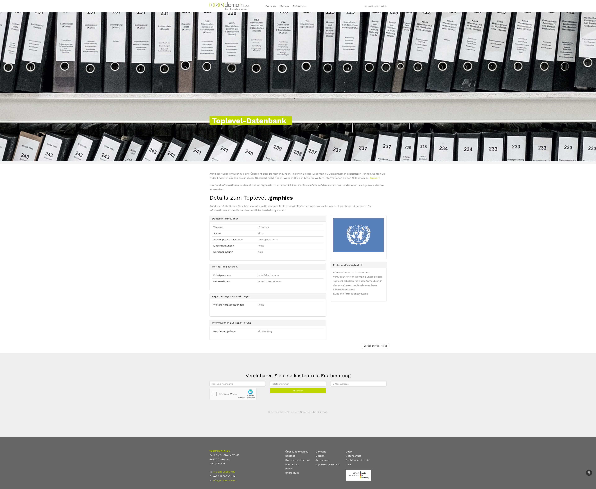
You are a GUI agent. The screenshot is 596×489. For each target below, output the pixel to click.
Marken (284, 6)
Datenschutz (353, 455)
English (383, 6)
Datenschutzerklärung (313, 412)
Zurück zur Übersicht (375, 346)
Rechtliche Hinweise (358, 460)
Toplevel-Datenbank (328, 464)
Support (375, 177)
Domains (270, 6)
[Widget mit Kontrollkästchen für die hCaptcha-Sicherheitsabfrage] (233, 394)
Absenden (298, 390)
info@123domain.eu (224, 480)
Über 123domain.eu (296, 451)
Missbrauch (292, 464)
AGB (348, 464)
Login (375, 6)
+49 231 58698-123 (223, 471)
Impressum (292, 472)
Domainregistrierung (297, 460)
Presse (289, 468)
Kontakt (368, 6)
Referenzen (300, 6)
